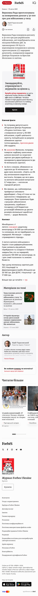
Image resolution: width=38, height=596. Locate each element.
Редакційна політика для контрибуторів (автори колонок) (17, 539)
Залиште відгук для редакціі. (14, 371)
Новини (4, 9)
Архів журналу (7, 544)
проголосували (26, 143)
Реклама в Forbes (8, 548)
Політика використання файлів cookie (16, 527)
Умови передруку (8, 516)
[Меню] (34, 3)
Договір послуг (7, 509)
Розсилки (5, 520)
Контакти (6, 498)
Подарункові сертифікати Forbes (14, 555)
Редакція (5, 535)
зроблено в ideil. (29, 591)
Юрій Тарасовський (15, 23)
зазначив (11, 150)
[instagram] (12, 449)
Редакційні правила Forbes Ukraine (15, 531)
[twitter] (3, 449)
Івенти (4, 513)
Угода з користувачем (10, 501)
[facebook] (7, 449)
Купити (14, 110)
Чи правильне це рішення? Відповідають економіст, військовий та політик (13, 299)
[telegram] (16, 449)
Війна (5, 309)
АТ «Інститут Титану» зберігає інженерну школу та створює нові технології (13, 416)
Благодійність (7, 551)
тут (26, 280)
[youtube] (21, 449)
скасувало (13, 227)
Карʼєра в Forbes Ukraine (11, 505)
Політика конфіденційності (12, 524)
